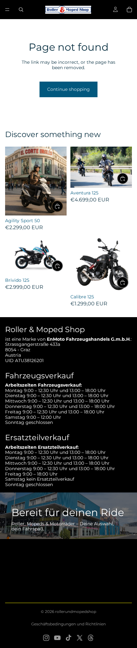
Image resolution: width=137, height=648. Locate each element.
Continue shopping (68, 89)
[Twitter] (79, 638)
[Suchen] (21, 10)
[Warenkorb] (129, 10)
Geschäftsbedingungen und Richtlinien (68, 624)
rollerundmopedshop (75, 611)
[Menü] (7, 9)
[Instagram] (46, 638)
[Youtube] (57, 638)
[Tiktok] (68, 638)
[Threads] (91, 638)
